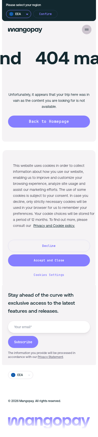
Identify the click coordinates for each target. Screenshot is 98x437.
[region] (49, 218)
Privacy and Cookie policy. (54, 226)
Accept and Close (49, 260)
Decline (49, 246)
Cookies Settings (49, 275)
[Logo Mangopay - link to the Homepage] (25, 30)
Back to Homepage (49, 121)
